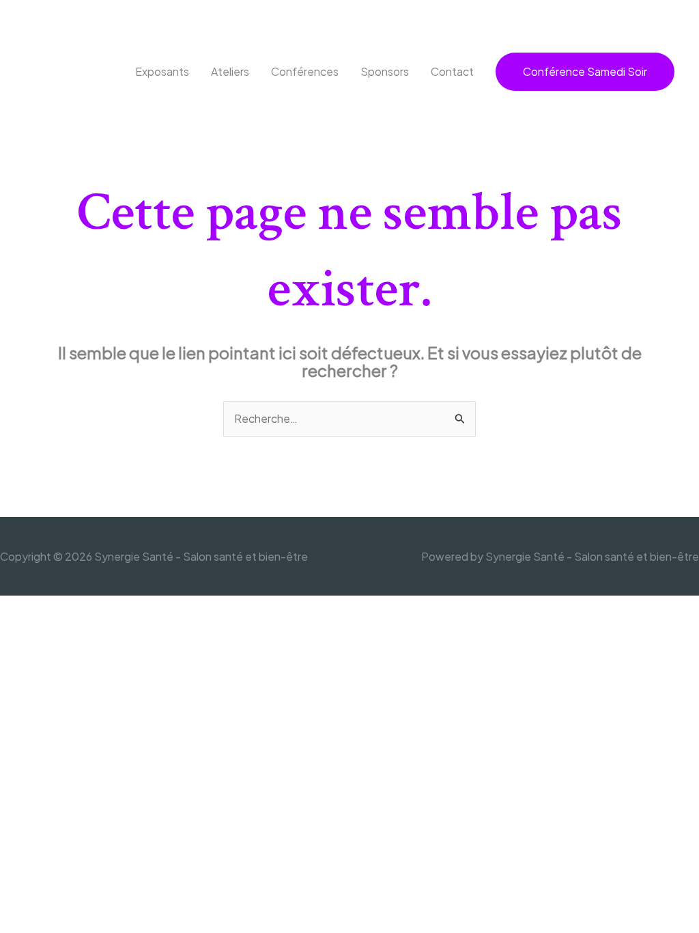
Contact (452, 71)
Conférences (305, 71)
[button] (585, 72)
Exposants (162, 71)
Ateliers (230, 71)
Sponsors (384, 71)
